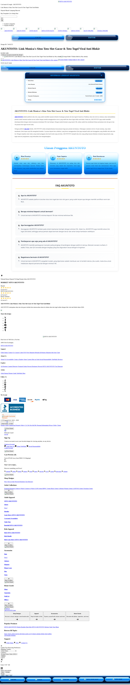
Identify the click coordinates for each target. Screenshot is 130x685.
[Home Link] (11, 609)
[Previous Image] (3, 58)
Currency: (3, 652)
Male (2, 672)
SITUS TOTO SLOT (92, 679)
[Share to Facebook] (5, 320)
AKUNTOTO (19, 117)
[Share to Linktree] (5, 323)
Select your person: (6, 670)
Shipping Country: (6, 649)
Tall (11, 675)
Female (7, 672)
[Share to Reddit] (5, 328)
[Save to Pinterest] (5, 325)
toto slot (26, 129)
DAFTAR (91, 37)
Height (3, 674)
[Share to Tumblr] (5, 330)
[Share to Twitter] (5, 318)
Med (7, 675)
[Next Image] (1, 58)
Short (2, 675)
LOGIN (38, 37)
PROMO (13, 679)
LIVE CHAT (118, 679)
